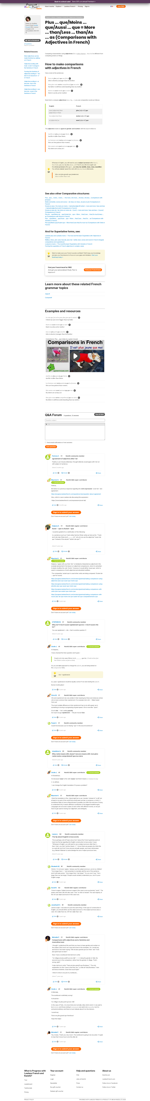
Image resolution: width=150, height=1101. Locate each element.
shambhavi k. (56, 751)
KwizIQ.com (106, 1075)
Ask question (51, 446)
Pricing (80, 6)
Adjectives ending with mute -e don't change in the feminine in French (31, 66)
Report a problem (29, 45)
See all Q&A (99, 414)
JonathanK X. (56, 905)
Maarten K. (55, 480)
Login (52, 1079)
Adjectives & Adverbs (75, 17)
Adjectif (47, 294)
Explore (58, 6)
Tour (25, 1080)
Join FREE (121, 6)
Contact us (79, 1087)
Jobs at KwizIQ (81, 1079)
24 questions (28, 43)
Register (52, 1075)
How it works (49, 6)
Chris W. (54, 695)
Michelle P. (56, 937)
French (48, 17)
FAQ (77, 1075)
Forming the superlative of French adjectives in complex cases (64, 246)
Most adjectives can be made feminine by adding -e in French (32, 58)
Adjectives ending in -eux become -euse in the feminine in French (32, 91)
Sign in (87, 6)
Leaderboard (28, 1084)
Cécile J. (54, 646)
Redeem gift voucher (56, 1091)
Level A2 (65, 17)
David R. (54, 888)
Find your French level (93, 270)
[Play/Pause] (70, 78)
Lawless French (69, 6)
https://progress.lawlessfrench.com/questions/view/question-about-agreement (76, 494)
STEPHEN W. (56, 622)
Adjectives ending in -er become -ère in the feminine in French (31, 83)
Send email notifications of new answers (59, 442)
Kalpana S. (55, 526)
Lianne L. (55, 834)
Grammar (59, 17)
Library (53, 17)
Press (78, 1083)
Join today (72, 516)
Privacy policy (29, 1099)
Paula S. (54, 723)
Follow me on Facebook (110, 1083)
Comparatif (48, 297)
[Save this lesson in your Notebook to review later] (32, 40)
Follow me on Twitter (108, 1087)
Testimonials (28, 1088)
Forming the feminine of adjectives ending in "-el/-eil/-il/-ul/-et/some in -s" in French (32, 75)
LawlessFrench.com (108, 1079)
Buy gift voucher (55, 1087)
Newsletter (53, 1083)
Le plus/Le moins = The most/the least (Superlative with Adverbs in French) (68, 244)
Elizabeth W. (55, 866)
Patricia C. (55, 456)
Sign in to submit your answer (66, 512)
